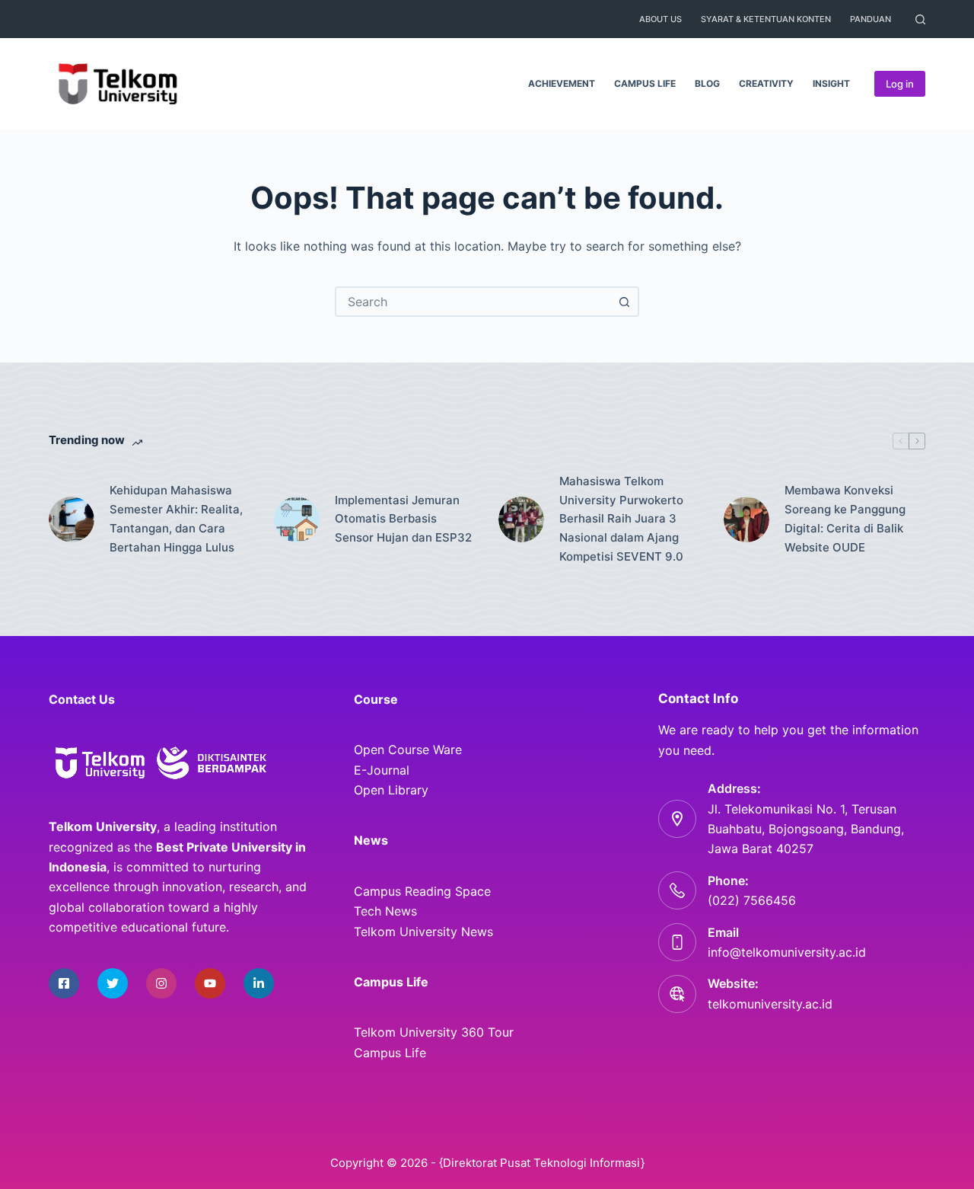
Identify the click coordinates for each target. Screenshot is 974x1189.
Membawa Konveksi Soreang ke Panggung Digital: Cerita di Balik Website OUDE (845, 518)
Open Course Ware (408, 749)
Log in (900, 84)
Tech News (385, 911)
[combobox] (473, 301)
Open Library (391, 789)
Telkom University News (423, 931)
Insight (831, 83)
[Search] (920, 19)
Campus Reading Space (422, 891)
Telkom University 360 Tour (434, 1032)
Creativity (766, 83)
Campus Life (645, 83)
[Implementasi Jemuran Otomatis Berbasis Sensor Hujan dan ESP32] (297, 519)
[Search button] (624, 301)
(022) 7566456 (752, 900)
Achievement (561, 83)
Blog (707, 83)
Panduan (870, 19)
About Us (660, 19)
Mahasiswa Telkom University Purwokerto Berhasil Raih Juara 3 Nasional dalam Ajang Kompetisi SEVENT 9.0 (621, 519)
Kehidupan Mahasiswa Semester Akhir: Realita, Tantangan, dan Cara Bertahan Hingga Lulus (176, 518)
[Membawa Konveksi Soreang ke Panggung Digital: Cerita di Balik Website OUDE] (746, 519)
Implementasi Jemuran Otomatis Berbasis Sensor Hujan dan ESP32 (403, 519)
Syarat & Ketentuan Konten (766, 19)
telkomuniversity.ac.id (770, 1004)
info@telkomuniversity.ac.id (787, 952)
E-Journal (381, 770)
